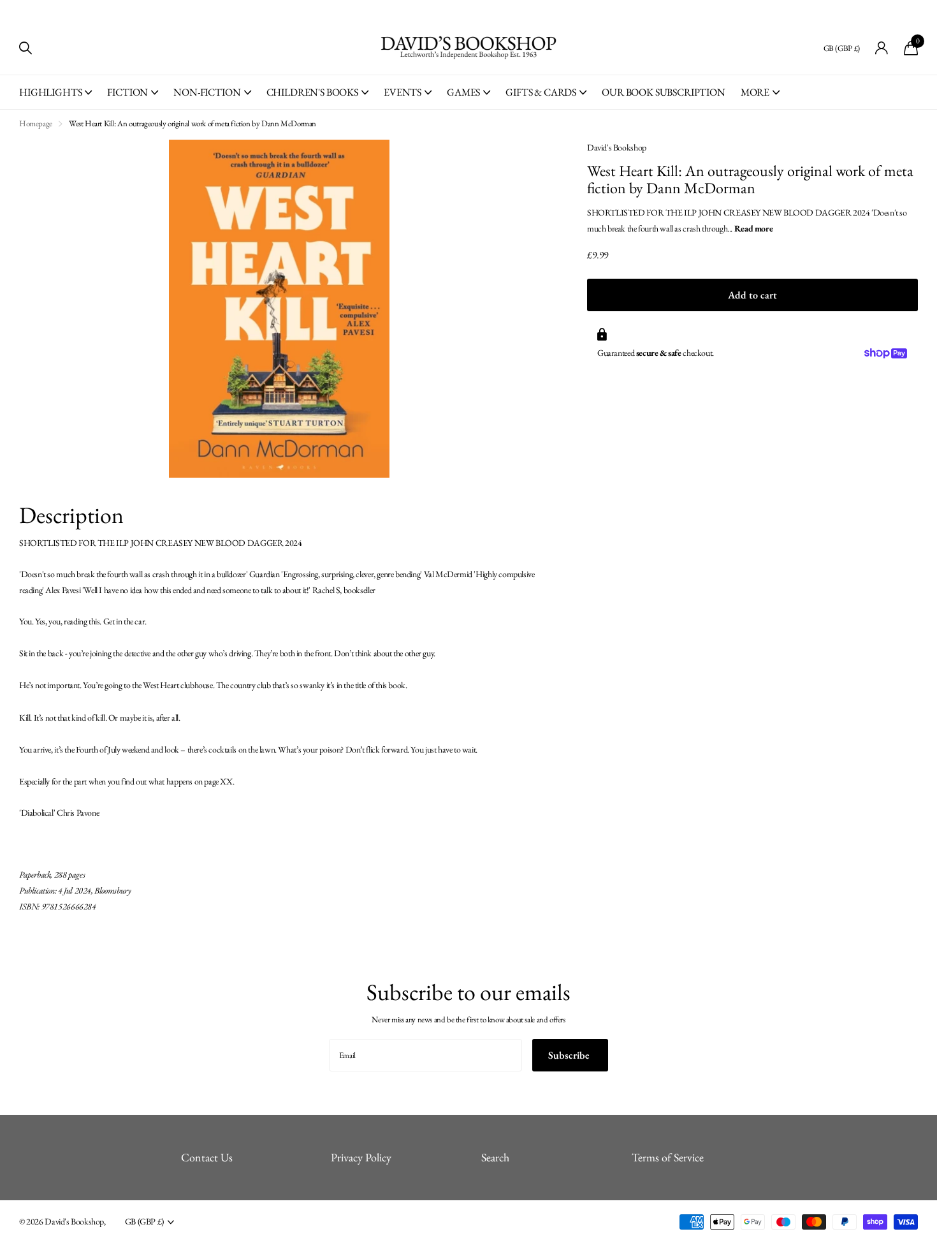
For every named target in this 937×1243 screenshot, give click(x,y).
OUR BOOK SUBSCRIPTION (663, 92)
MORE (755, 92)
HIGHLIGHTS (50, 92)
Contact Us (207, 1157)
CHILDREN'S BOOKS (312, 92)
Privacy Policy (361, 1157)
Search (495, 1157)
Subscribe (570, 1055)
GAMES (463, 92)
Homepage (35, 123)
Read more (753, 228)
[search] (25, 48)
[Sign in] (882, 48)
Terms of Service (668, 1157)
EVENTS (402, 92)
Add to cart (752, 295)
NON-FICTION (206, 92)
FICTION (127, 92)
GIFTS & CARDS (540, 92)
